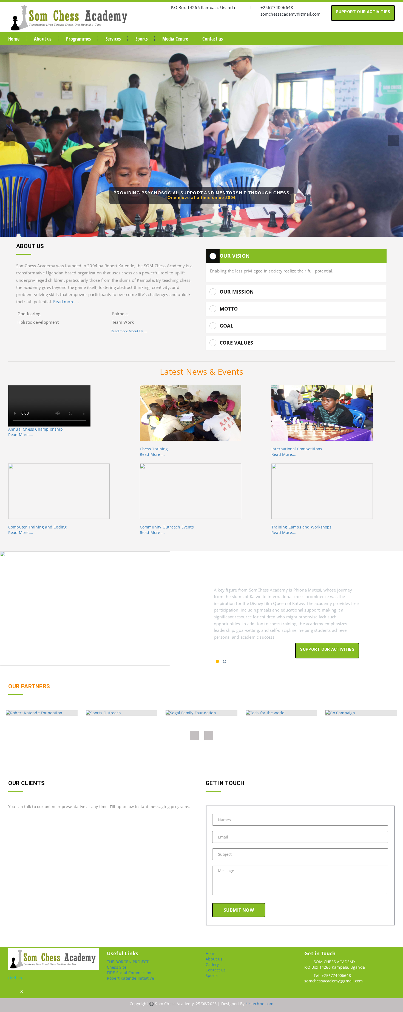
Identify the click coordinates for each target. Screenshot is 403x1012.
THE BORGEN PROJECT (128, 961)
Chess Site (116, 967)
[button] (9, 140)
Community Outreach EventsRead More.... (167, 529)
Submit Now (239, 910)
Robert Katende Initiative (130, 978)
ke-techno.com (259, 1003)
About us (43, 38)
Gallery (212, 964)
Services (113, 38)
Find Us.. (16, 977)
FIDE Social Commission (129, 972)
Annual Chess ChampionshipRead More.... (35, 432)
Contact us (212, 38)
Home (14, 38)
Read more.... (66, 302)
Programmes (78, 38)
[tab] (296, 256)
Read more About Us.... (129, 331)
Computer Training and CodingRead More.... (37, 529)
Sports (141, 38)
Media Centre (175, 38)
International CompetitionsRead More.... (296, 451)
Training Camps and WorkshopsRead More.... (301, 529)
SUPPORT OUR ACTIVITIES (363, 11)
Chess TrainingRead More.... (154, 451)
